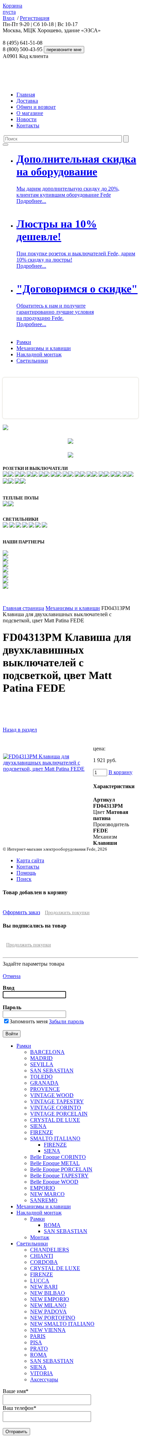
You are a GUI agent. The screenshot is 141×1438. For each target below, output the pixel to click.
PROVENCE (45, 1089)
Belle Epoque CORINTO (58, 1157)
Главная (25, 94)
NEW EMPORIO (49, 1299)
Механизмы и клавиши (43, 348)
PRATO (39, 1348)
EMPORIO (42, 1188)
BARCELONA (47, 1052)
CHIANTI (41, 1256)
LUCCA (39, 1281)
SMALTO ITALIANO (55, 1138)
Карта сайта (30, 860)
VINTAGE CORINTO (55, 1108)
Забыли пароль (66, 1021)
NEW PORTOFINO (52, 1318)
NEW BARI (43, 1287)
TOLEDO (41, 1077)
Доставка (27, 101)
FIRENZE (41, 1132)
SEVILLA (41, 1064)
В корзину (120, 772)
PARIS (38, 1336)
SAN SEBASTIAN (52, 1070)
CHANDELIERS (49, 1250)
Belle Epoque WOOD (54, 1182)
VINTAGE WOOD (52, 1095)
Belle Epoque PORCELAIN (61, 1169)
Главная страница (23, 608)
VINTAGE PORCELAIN (59, 1114)
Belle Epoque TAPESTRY (59, 1175)
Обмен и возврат (36, 107)
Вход (8, 18)
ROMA (52, 1225)
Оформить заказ (21, 912)
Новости (26, 119)
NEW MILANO (48, 1305)
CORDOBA (44, 1262)
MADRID (41, 1058)
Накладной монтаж (39, 354)
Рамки (23, 342)
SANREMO (43, 1200)
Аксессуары (44, 1379)
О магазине (29, 113)
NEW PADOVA (48, 1311)
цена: (99, 748)
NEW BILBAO (47, 1293)
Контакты (27, 125)
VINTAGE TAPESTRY (57, 1101)
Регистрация (34, 18)
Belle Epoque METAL (55, 1163)
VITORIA (41, 1373)
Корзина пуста (12, 9)
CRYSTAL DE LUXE (55, 1120)
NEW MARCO (47, 1194)
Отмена (12, 976)
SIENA (38, 1126)
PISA (36, 1342)
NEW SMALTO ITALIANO (62, 1324)
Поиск (23, 879)
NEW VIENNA (48, 1330)
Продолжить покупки (67, 912)
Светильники (32, 361)
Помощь (26, 873)
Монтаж (39, 1237)
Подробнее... (31, 201)
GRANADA (44, 1083)
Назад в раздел (20, 730)
